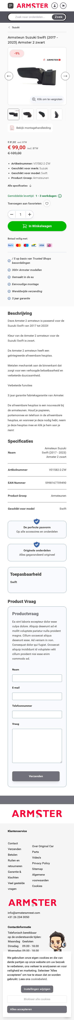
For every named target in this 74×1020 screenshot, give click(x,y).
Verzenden (14, 849)
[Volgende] (65, 76)
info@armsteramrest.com (24, 912)
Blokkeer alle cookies (37, 999)
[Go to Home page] (32, 5)
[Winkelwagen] (63, 5)
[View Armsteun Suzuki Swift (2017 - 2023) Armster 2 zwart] (13, 114)
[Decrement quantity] (11, 214)
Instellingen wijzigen (37, 989)
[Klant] (54, 5)
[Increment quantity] (29, 214)
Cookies (37, 886)
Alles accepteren (21, 1009)
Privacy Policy (41, 863)
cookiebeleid (39, 979)
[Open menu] (10, 6)
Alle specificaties (17, 185)
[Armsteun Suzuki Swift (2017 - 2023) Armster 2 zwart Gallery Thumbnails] (37, 114)
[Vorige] (9, 76)
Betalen (12, 854)
